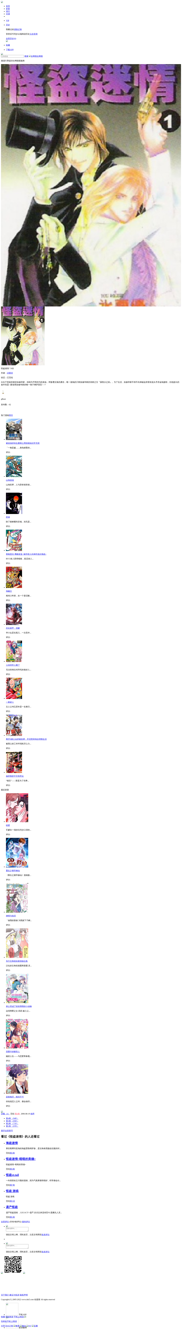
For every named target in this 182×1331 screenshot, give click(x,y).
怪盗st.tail (12, 1174)
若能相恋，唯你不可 (15, 1097)
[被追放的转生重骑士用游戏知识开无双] (14, 439)
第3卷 (12, 1121)
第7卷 (12, 1185)
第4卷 (17, 1114)
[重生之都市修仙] (17, 867)
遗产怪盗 (12, 1207)
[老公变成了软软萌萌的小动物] (17, 1002)
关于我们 (5, 1295)
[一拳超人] (14, 698)
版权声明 (24, 1295)
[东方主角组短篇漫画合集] (17, 957)
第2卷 (12, 1123)
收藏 (3, 1317)
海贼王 (9, 591)
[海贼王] (14, 587)
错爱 (8, 825)
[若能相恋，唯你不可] (17, 1093)
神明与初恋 (11, 916)
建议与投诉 (14, 1295)
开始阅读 (9, 1317)
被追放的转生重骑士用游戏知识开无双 (23, 443)
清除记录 (18, 29)
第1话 (12, 1201)
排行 (8, 11)
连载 (5, 1114)
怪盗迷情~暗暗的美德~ (21, 1158)
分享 (3, 1326)
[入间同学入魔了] (14, 661)
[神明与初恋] (17, 912)
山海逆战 (10, 480)
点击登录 (34, 34)
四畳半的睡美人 (13, 1052)
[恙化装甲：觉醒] (14, 624)
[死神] (14, 513)
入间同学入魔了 (13, 665)
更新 (8, 9)
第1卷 (12, 1126)
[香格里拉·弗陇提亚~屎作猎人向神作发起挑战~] (14, 550)
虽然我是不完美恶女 (15, 776)
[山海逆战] (14, 476)
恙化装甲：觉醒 (13, 628)
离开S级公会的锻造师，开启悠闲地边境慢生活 (26, 739)
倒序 (32, 1114)
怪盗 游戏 (12, 1191)
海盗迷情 (12, 1143)
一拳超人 (10, 702)
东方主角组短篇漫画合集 (17, 961)
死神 (8, 517)
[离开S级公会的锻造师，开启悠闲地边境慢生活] (14, 735)
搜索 (26, 56)
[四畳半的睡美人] (17, 1048)
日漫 (8, 14)
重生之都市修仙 (13, 871)
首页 (8, 6)
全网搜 (40, 56)
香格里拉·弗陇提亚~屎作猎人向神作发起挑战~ (26, 554)
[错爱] (17, 821)
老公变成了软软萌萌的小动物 (19, 1006)
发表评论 (46, 1235)
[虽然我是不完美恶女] (14, 772)
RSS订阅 (9, 1326)
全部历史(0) (11, 38)
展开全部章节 (7, 1131)
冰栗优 (10, 373)
